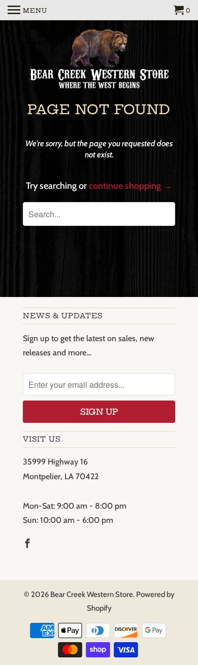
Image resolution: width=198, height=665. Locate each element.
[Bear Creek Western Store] (99, 60)
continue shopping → (130, 185)
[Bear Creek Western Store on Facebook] (28, 543)
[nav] (27, 10)
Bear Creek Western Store (91, 594)
